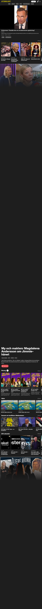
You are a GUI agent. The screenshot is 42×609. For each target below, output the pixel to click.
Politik (3, 37)
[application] (21, 17)
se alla (39, 40)
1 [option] (7, 370)
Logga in (33, 1)
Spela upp (6, 366)
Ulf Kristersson (8, 37)
